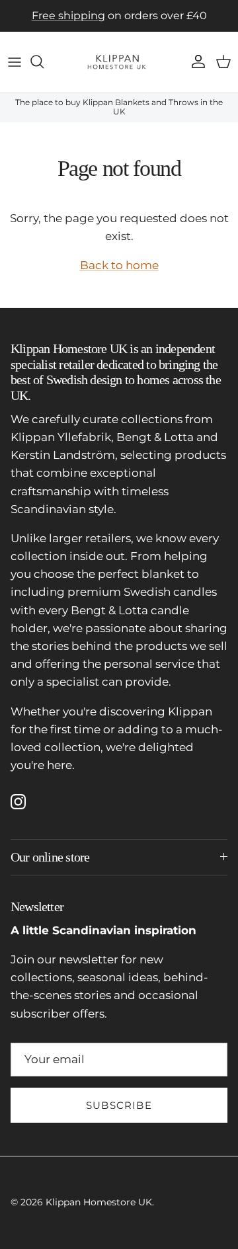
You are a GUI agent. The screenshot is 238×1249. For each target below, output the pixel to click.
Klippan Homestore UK (99, 1202)
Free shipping (68, 15)
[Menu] (14, 61)
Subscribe (119, 1105)
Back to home (119, 265)
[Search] (43, 61)
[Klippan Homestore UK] (119, 61)
